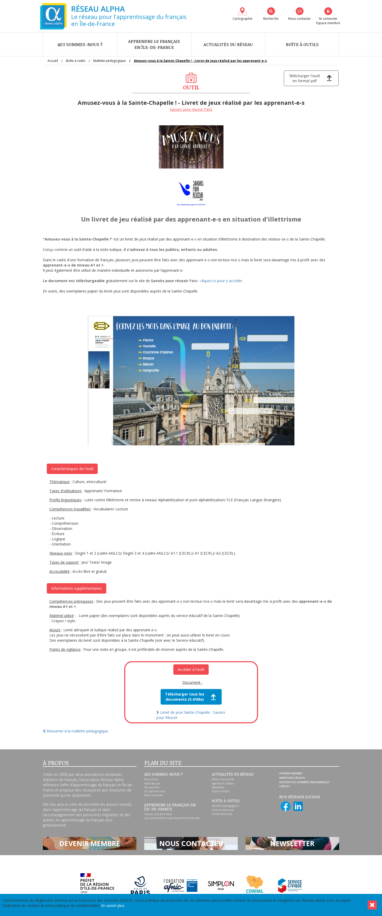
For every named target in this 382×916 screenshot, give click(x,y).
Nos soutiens (152, 787)
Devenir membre (290, 773)
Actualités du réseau (228, 44)
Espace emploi (220, 791)
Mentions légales (292, 777)
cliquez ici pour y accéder (221, 280)
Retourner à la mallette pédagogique (76, 731)
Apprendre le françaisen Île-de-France (154, 44)
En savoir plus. (113, 905)
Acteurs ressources (223, 810)
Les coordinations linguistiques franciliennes (171, 818)
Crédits (284, 786)
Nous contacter (153, 795)
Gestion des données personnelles (304, 782)
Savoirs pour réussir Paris (191, 109)
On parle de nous (154, 791)
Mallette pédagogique (225, 806)
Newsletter (218, 787)
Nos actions (151, 779)
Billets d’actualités (223, 779)
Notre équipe (152, 783)
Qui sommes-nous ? (80, 44)
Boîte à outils (302, 44)
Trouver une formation (158, 814)
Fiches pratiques (222, 814)
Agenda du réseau (223, 783)
